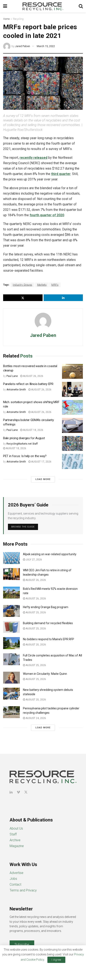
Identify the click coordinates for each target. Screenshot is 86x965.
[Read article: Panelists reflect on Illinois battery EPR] (72, 389)
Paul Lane (12, 376)
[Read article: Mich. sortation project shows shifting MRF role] (72, 407)
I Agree (56, 959)
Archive (15, 840)
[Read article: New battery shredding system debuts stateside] (11, 694)
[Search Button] (81, 6)
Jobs (13, 879)
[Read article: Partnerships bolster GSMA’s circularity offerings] (72, 425)
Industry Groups (22, 284)
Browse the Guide (23, 526)
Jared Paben (22, 46)
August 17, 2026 (40, 461)
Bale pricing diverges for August (24, 438)
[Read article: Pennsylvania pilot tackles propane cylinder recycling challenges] (11, 712)
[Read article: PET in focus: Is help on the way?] (72, 461)
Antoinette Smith (16, 389)
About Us (16, 828)
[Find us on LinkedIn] (11, 792)
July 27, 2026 (33, 559)
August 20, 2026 (35, 644)
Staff (13, 834)
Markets (42, 284)
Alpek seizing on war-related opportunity (50, 554)
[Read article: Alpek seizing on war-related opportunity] (11, 558)
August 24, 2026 (35, 718)
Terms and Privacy (23, 890)
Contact (15, 884)
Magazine (17, 846)
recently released (33, 158)
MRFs (54, 284)
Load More (43, 479)
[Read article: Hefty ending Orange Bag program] (11, 611)
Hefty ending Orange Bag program (45, 607)
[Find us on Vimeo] (18, 792)
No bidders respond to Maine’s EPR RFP (48, 639)
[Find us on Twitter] (26, 792)
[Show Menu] (5, 6)
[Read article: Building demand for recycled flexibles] (11, 627)
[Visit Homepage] (43, 6)
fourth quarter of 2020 (47, 215)
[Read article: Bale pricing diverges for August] (72, 443)
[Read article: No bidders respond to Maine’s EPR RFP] (11, 643)
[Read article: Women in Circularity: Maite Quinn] (11, 678)
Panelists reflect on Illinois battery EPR (28, 384)
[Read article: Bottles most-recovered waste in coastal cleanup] (72, 371)
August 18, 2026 (32, 430)
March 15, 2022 (46, 46)
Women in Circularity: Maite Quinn (45, 673)
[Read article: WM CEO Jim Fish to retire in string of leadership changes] (11, 574)
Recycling (18, 19)
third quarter (61, 174)
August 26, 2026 (32, 376)
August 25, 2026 (35, 612)
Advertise (16, 873)
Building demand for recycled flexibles (48, 623)
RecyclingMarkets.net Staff (22, 443)
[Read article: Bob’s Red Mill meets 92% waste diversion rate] (11, 593)
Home (6, 19)
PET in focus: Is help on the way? (25, 456)
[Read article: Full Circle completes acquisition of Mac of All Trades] (11, 659)
